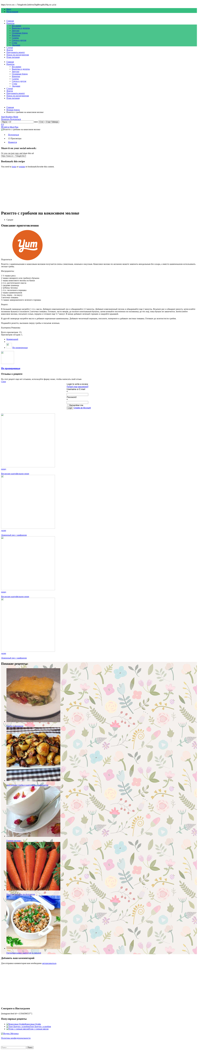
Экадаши (16, 45)
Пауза (4, 122)
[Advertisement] (82, 189)
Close (3, 381)
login (14, 166)
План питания (13, 57)
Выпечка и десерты (21, 28)
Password (71, 397)
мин (36, 122)
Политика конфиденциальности (16, 1038)
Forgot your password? (77, 386)
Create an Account (82, 408)
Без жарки (16, 26)
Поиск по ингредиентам (17, 55)
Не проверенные (20, 347)
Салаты (15, 38)
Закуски (15, 30)
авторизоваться (49, 963)
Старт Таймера (52, 122)
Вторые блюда (13, 110)
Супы (14, 43)
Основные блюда (20, 33)
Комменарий (12, 339)
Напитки (16, 35)
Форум (9, 50)
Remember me (76, 405)
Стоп (41, 122)
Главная (10, 21)
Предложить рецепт (15, 52)
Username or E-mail (76, 389)
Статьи (9, 47)
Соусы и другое (19, 40)
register (22, 166)
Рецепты (10, 23)
